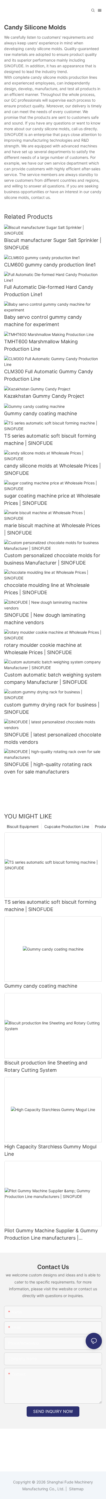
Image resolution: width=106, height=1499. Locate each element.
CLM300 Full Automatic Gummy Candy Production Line (48, 375)
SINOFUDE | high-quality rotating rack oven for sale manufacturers (48, 768)
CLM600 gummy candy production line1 (50, 265)
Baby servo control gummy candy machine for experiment (43, 320)
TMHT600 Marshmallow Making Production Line (41, 345)
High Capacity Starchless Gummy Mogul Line (50, 1150)
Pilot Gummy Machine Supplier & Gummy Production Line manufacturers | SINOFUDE (51, 1235)
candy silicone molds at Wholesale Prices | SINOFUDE (52, 469)
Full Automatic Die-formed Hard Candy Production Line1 (48, 290)
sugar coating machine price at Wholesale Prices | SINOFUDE (52, 499)
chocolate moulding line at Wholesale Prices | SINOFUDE (46, 588)
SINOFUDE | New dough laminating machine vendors (44, 618)
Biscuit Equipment (23, 826)
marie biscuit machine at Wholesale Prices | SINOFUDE (52, 529)
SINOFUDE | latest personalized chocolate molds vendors (52, 738)
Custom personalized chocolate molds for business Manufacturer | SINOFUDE (52, 559)
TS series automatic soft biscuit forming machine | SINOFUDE (50, 439)
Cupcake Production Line (66, 826)
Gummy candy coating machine (40, 413)
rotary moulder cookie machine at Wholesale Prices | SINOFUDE (43, 648)
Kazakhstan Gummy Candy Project (44, 396)
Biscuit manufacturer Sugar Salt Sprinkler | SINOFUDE (52, 243)
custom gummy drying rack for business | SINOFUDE (51, 708)
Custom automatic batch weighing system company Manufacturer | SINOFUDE (52, 678)
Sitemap (76, 1488)
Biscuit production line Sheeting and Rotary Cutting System (45, 1066)
